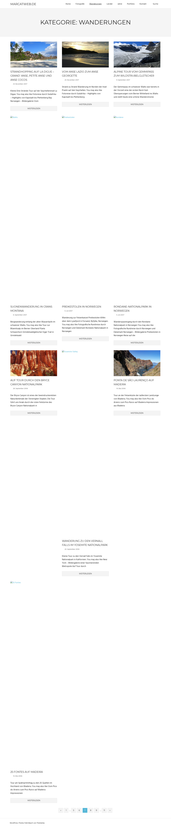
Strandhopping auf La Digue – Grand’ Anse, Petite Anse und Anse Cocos (32, 75)
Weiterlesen (33, 108)
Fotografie (80, 4)
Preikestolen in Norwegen (81, 306)
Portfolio (131, 4)
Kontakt (143, 4)
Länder (110, 4)
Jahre (120, 4)
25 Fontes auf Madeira (26, 771)
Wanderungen (95, 4)
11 (104, 810)
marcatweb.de (23, 4)
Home (68, 4)
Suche (155, 4)
